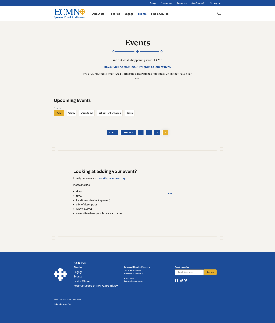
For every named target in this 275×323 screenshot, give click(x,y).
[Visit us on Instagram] (181, 280)
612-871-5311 (129, 278)
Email (170, 193)
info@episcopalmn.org (133, 281)
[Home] (69, 14)
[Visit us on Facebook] (176, 280)
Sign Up (210, 272)
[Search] (219, 14)
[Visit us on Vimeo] (185, 280)
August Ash (67, 304)
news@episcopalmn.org (111, 178)
